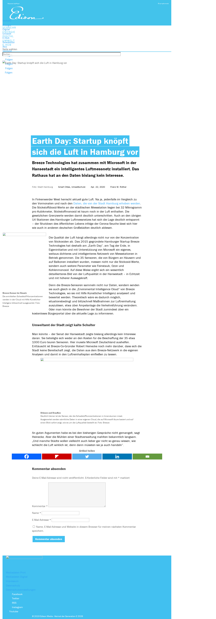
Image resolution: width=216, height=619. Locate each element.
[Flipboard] (57, 456)
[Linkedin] (117, 456)
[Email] (147, 456)
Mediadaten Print (16, 572)
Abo (5, 46)
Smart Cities (64, 186)
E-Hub (6, 37)
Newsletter (14, 3)
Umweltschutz (78, 186)
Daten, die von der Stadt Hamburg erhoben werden (106, 203)
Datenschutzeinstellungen (21, 589)
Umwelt (7, 33)
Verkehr (7, 20)
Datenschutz (13, 585)
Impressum (12, 581)
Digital (6, 29)
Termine (7, 50)
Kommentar (40, 506)
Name (36, 513)
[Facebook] (26, 456)
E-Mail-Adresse (41, 519)
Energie (7, 25)
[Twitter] (87, 456)
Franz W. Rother (118, 186)
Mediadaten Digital (17, 576)
